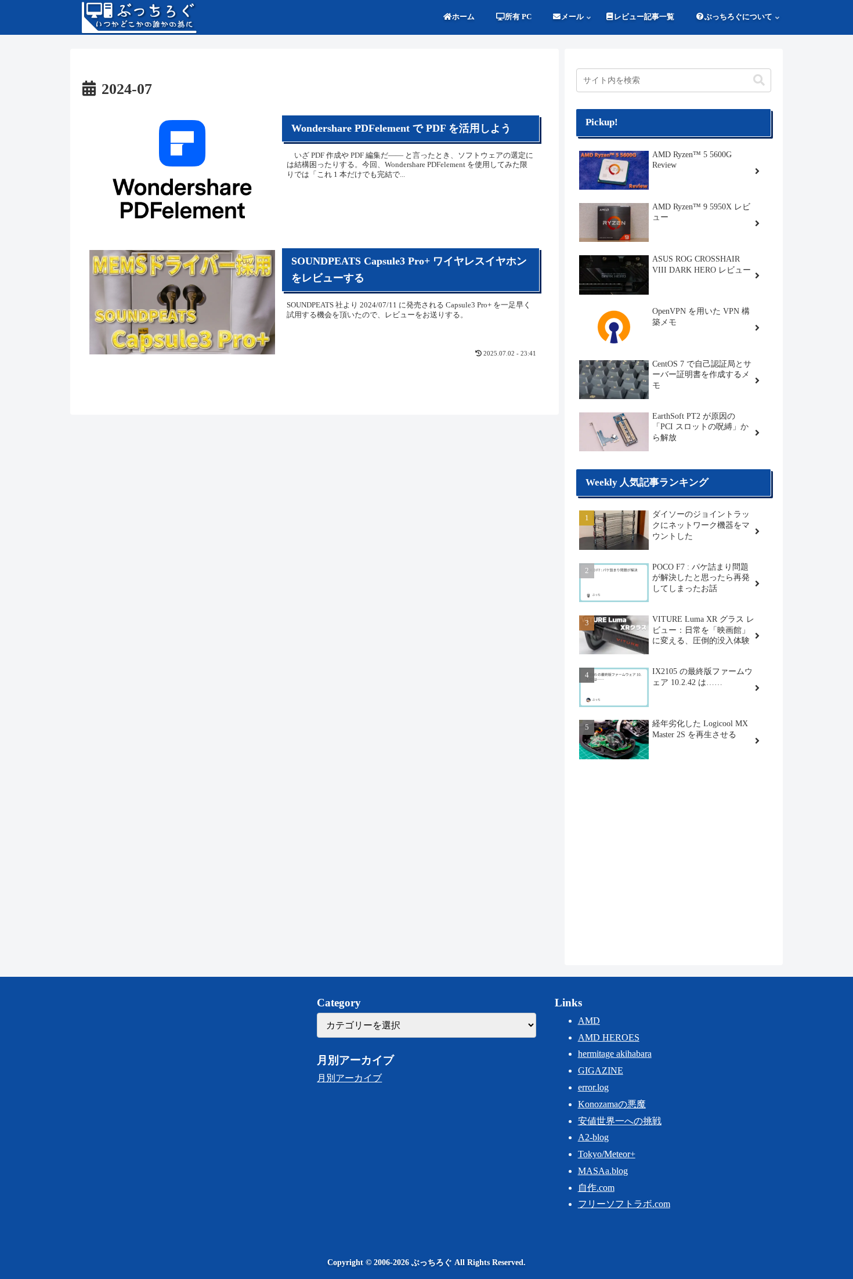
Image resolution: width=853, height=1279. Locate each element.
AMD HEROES (608, 1037)
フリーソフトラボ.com (624, 1204)
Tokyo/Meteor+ (606, 1154)
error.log (593, 1087)
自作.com (596, 1188)
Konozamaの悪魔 (612, 1104)
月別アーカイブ (349, 1078)
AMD (589, 1021)
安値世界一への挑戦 (620, 1121)
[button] (759, 80)
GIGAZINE (600, 1070)
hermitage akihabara (615, 1054)
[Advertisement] (673, 861)
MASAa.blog (603, 1171)
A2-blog (593, 1137)
